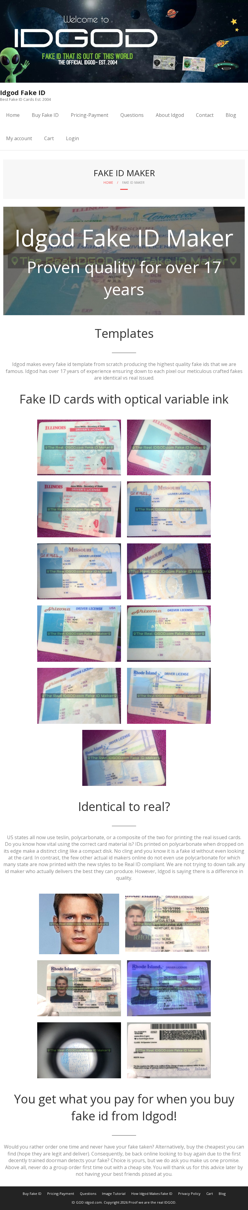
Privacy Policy (189, 1193)
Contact (205, 115)
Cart (49, 138)
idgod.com (93, 1202)
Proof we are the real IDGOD (152, 1202)
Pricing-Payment (89, 115)
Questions (132, 115)
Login (72, 138)
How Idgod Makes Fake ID (151, 1193)
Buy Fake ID (45, 115)
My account (19, 138)
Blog (231, 115)
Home (13, 115)
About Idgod (170, 115)
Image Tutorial (114, 1193)
